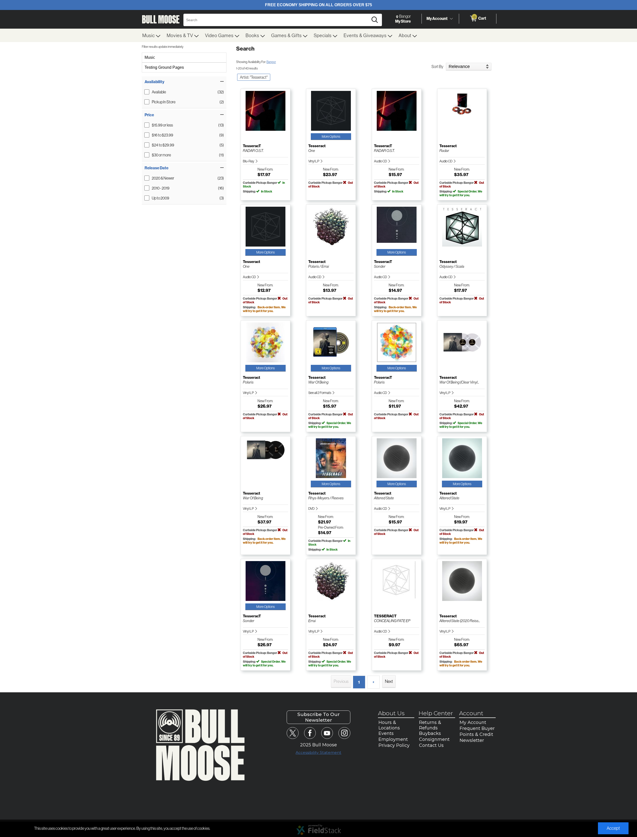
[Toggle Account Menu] (451, 19)
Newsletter (472, 740)
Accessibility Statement (318, 752)
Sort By (437, 66)
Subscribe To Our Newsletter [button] (318, 717)
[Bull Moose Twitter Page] (292, 733)
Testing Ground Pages (164, 67)
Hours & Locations (389, 725)
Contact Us (431, 745)
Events (386, 733)
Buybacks (430, 733)
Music (150, 57)
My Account (437, 18)
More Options (331, 136)
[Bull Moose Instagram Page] (344, 733)
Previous (341, 681)
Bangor (271, 62)
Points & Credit (476, 734)
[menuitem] (151, 35)
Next (389, 681)
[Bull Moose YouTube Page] (327, 733)
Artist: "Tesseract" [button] (253, 77)
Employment (393, 739)
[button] (184, 81)
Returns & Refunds (430, 725)
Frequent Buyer (477, 728)
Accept (613, 828)
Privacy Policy (394, 745)
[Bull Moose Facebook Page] (310, 733)
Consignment (434, 739)
